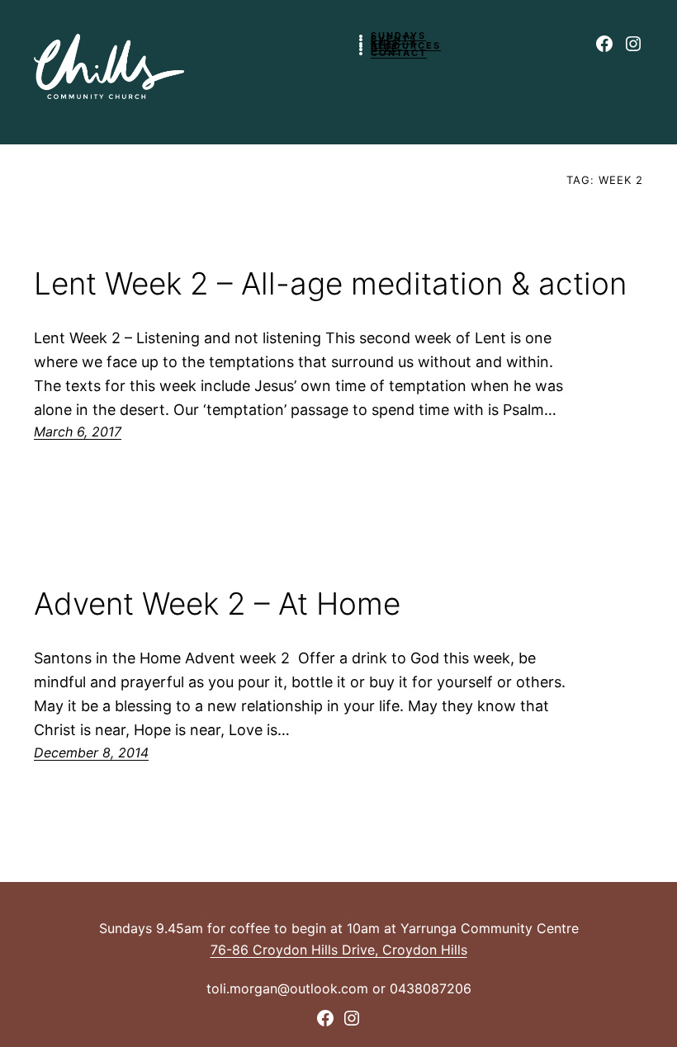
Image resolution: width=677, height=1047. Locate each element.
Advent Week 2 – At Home (217, 604)
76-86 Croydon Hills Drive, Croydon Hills (339, 949)
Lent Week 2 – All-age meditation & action (330, 284)
